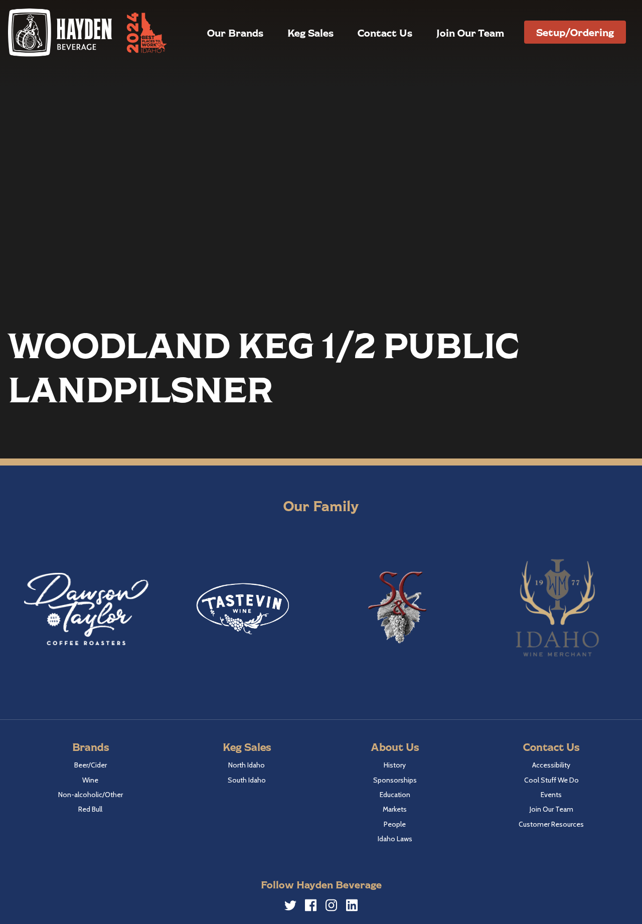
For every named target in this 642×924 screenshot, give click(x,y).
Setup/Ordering (575, 32)
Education (395, 794)
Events (551, 794)
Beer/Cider (90, 764)
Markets (395, 809)
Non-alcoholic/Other (90, 794)
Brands (90, 746)
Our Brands (235, 33)
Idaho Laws (395, 838)
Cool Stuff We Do (551, 780)
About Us (395, 746)
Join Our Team (470, 33)
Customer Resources (551, 824)
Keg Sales (310, 33)
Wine (90, 780)
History (395, 764)
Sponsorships (395, 780)
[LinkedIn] (352, 906)
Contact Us (385, 33)
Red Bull (90, 809)
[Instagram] (332, 906)
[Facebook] (311, 906)
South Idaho (247, 780)
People (395, 824)
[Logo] (60, 32)
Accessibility (551, 764)
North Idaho (246, 764)
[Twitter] (290, 906)
